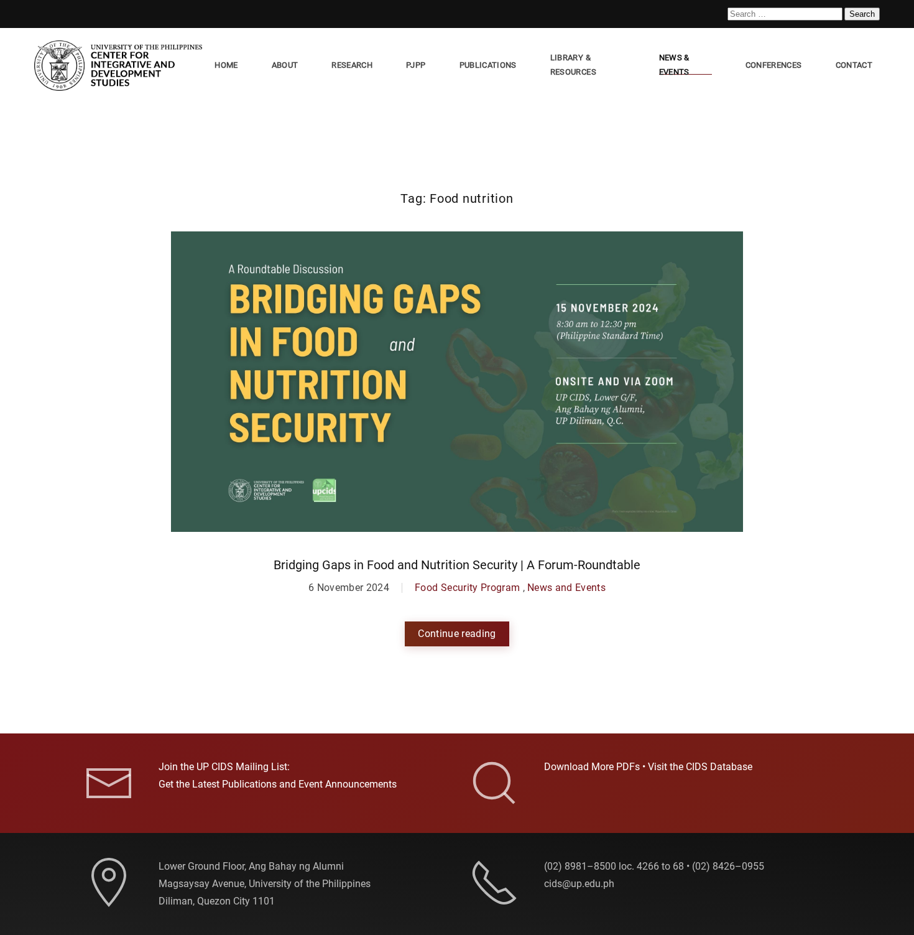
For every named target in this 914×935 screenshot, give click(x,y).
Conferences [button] (774, 65)
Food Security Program (467, 587)
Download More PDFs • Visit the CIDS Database (648, 767)
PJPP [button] (415, 65)
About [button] (285, 65)
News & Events (674, 65)
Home (226, 65)
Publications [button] (488, 65)
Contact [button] (854, 65)
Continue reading (457, 634)
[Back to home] (120, 65)
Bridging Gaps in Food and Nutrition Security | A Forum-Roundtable (457, 564)
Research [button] (351, 65)
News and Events (566, 587)
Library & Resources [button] (573, 65)
